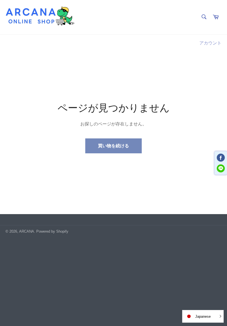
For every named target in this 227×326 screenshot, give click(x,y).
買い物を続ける (113, 145)
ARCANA (26, 231)
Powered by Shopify (52, 231)
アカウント (210, 43)
